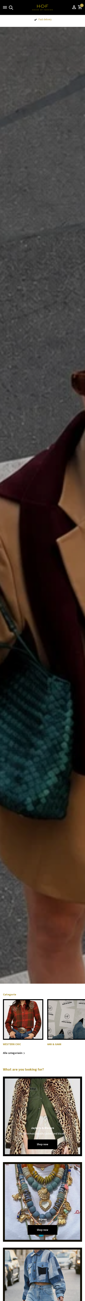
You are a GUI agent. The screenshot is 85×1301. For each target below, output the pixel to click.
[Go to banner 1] (42, 1116)
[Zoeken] (10, 8)
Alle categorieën (12, 1053)
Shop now (42, 1144)
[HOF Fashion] (42, 8)
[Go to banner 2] (42, 1202)
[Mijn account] (74, 7)
